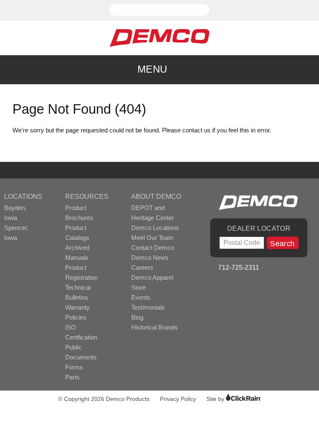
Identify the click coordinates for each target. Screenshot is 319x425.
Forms (74, 367)
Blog (137, 317)
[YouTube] (280, 268)
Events (140, 297)
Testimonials (148, 307)
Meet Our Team (152, 237)
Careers (142, 267)
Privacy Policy (178, 399)
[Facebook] (268, 268)
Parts (72, 377)
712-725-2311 (237, 267)
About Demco (156, 196)
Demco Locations (155, 227)
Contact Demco (152, 247)
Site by (216, 399)
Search (282, 243)
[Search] (204, 6)
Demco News (150, 257)
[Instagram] (291, 268)
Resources (86, 196)
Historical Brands (154, 327)
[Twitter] (302, 268)
